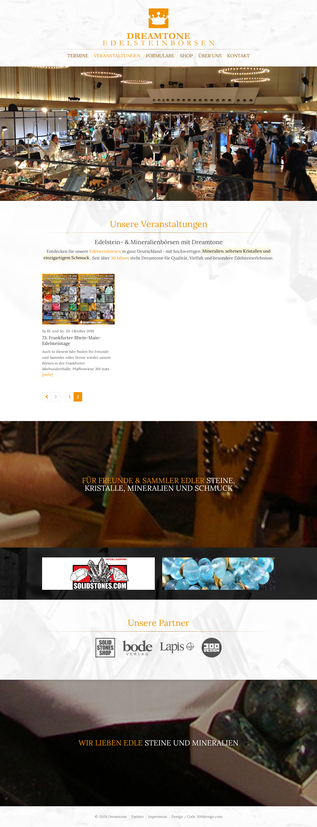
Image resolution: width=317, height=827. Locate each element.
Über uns (210, 55)
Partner (137, 816)
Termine (77, 55)
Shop (186, 55)
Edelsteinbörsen (105, 251)
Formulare (160, 55)
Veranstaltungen (117, 55)
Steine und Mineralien (191, 743)
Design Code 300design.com (196, 816)
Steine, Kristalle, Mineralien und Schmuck (160, 484)
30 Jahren (120, 258)
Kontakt (238, 55)
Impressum (157, 816)
